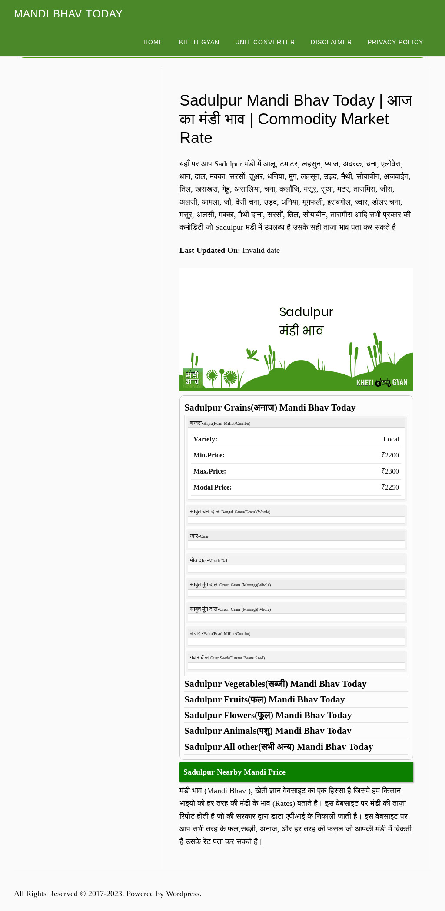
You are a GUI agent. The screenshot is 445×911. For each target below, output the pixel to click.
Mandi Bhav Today (68, 14)
